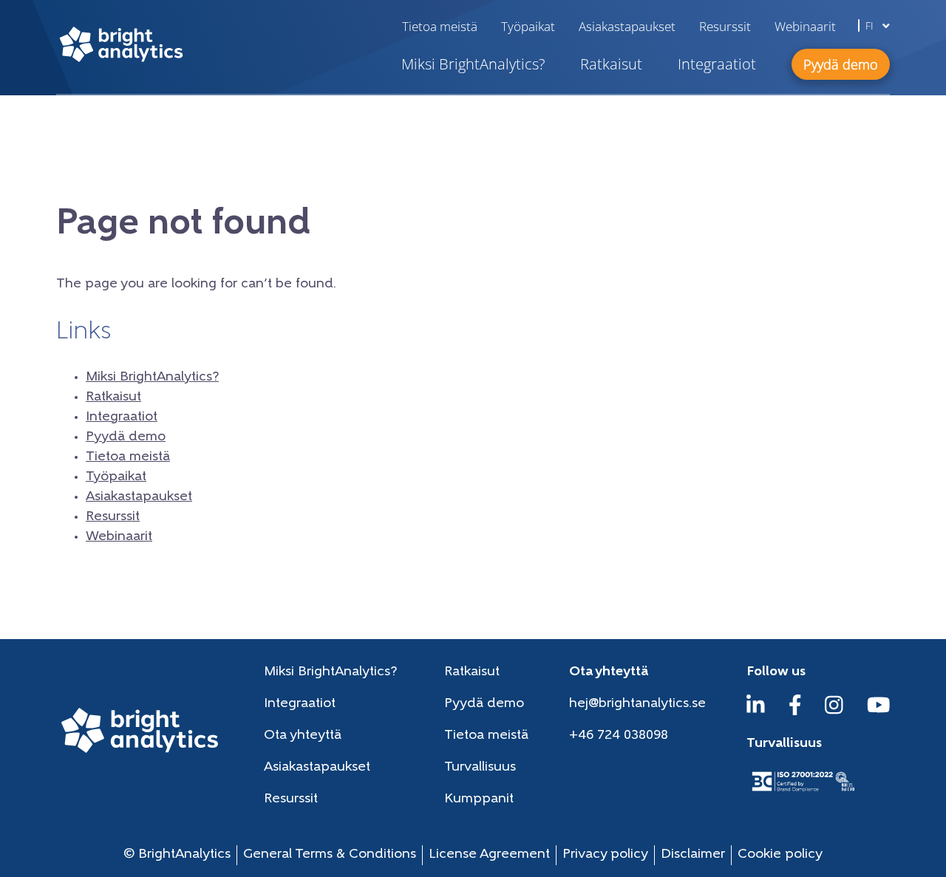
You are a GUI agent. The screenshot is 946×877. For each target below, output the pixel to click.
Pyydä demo (126, 437)
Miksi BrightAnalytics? (473, 64)
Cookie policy (780, 854)
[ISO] (802, 792)
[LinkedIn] (755, 712)
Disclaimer (693, 854)
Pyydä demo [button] (840, 64)
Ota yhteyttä (302, 736)
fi (871, 25)
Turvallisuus (480, 767)
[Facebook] (795, 712)
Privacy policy (605, 854)
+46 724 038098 (618, 736)
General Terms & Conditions (329, 854)
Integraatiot (717, 64)
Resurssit (725, 26)
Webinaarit (805, 26)
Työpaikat (528, 26)
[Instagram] (834, 712)
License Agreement (489, 854)
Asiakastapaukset (627, 26)
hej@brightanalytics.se (637, 704)
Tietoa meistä (439, 26)
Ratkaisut (611, 64)
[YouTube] (879, 712)
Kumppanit (479, 799)
